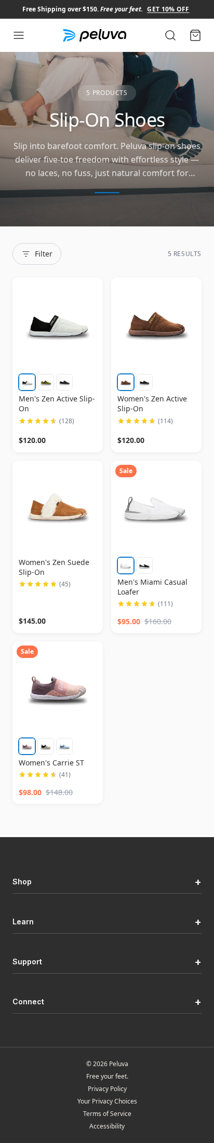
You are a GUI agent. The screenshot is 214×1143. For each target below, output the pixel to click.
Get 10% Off (168, 9)
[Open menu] (18, 35)
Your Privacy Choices (107, 1101)
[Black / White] (64, 382)
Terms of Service (107, 1114)
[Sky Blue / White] (64, 746)
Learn (107, 922)
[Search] (170, 35)
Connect (107, 1002)
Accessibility (107, 1126)
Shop (107, 882)
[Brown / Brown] (125, 382)
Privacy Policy (107, 1089)
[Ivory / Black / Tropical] (45, 746)
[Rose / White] (27, 746)
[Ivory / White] (27, 382)
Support (107, 962)
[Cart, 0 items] (195, 35)
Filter (43, 254)
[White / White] (125, 565)
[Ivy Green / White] (45, 382)
